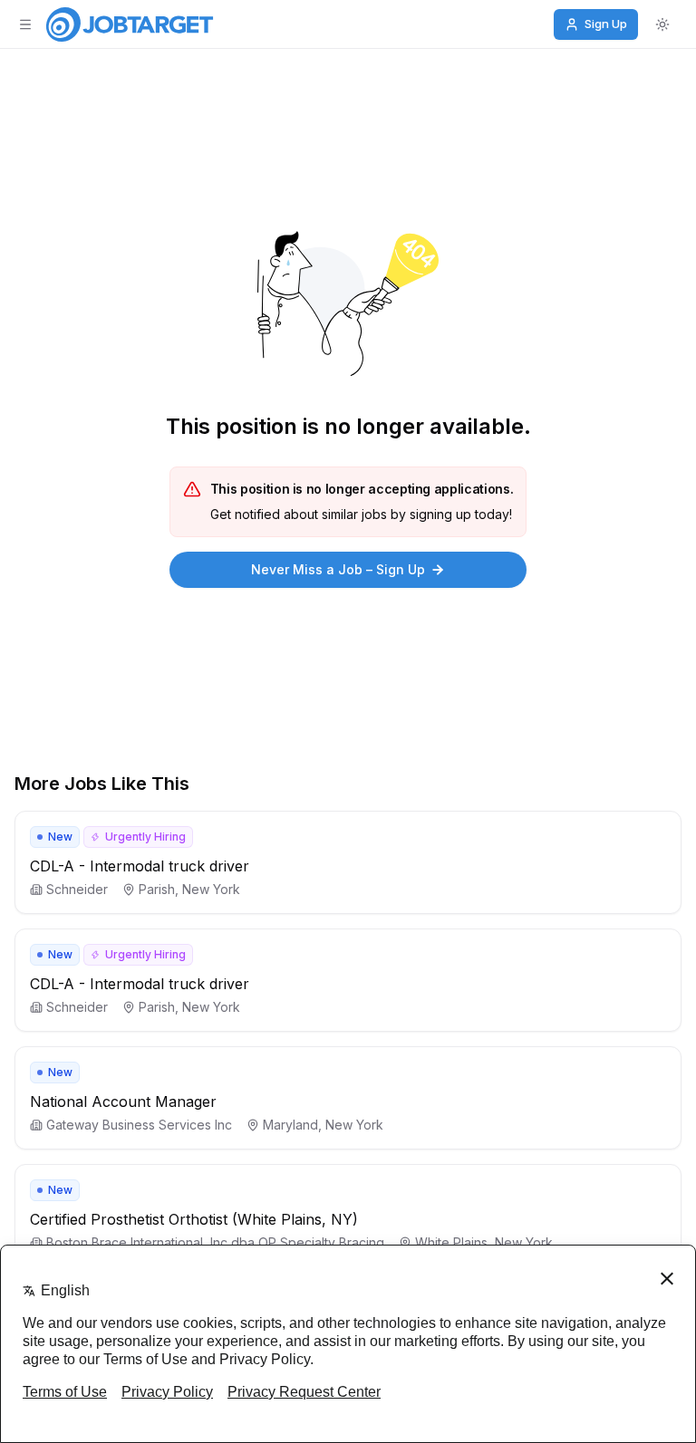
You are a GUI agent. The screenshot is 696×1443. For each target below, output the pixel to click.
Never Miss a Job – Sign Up (338, 569)
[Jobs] (129, 24)
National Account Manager (123, 1101)
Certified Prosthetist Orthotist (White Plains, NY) (194, 1219)
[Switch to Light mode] (662, 24)
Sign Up (606, 23)
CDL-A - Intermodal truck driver (139, 866)
